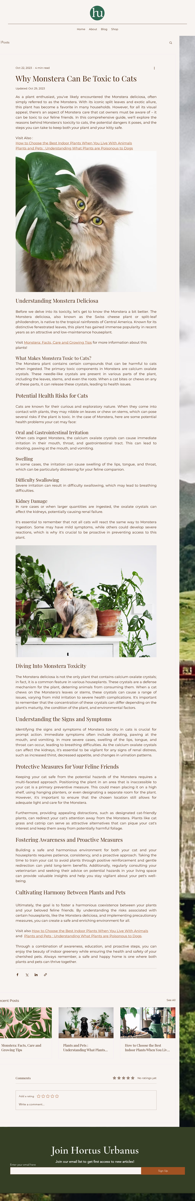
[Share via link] (45, 974)
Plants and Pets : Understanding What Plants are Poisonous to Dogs (84, 1047)
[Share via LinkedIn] (36, 974)
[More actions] (154, 68)
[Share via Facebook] (17, 974)
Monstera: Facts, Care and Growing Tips (21, 1047)
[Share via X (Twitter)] (27, 974)
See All (171, 1000)
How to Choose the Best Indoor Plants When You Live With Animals (147, 1047)
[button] (171, 42)
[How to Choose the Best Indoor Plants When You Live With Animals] (147, 1022)
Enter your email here (23, 1164)
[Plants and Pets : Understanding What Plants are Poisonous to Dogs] (86, 1022)
